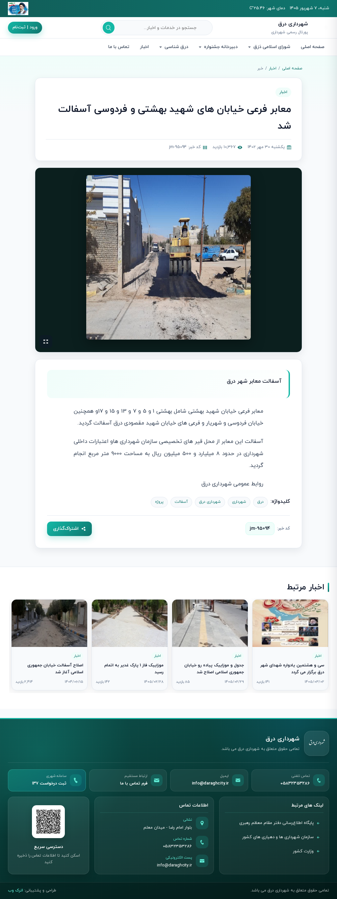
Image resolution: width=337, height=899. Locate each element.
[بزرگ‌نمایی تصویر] (168, 257)
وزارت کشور (303, 851)
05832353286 (177, 846)
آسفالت (181, 501)
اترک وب (15, 890)
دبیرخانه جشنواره (221, 47)
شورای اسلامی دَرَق (271, 47)
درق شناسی (176, 47)
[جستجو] (109, 28)
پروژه (159, 501)
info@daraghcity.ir (174, 865)
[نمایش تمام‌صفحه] (45, 341)
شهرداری (239, 501)
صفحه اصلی (312, 47)
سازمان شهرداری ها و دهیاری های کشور (278, 837)
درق (260, 501)
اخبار (144, 47)
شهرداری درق (210, 501)
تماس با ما (118, 47)
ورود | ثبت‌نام (25, 27)
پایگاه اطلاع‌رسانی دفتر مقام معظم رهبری (276, 823)
